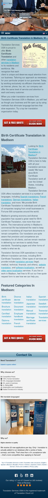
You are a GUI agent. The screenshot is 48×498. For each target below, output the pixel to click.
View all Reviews (24, 482)
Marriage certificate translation (31, 320)
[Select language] (44, 33)
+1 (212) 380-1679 (32, 13)
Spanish (3, 465)
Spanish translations (29, 196)
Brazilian (15, 465)
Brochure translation (6, 308)
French (21, 465)
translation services (24, 261)
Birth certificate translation (6, 299)
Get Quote (24, 123)
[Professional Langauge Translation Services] (5, 3)
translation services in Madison (10, 61)
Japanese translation (31, 305)
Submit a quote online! (8, 364)
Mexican (9, 465)
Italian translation (31, 298)
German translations (22, 199)
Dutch (39, 465)
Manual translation (31, 312)
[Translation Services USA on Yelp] (21, 476)
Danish (44, 465)
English (43, 463)
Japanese (33, 465)
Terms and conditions (22, 466)
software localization (25, 267)
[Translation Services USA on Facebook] (16, 476)
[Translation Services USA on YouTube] (26, 476)
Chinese (26, 465)
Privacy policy (34, 466)
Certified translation (6, 315)
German (12, 466)
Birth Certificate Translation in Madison (35, 150)
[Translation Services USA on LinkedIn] (31, 476)
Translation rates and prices (32, 463)
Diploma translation (6, 322)
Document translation (19, 308)
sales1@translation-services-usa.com (36, 14)
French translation (19, 325)
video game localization (11, 270)
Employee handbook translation (19, 316)
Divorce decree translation (19, 299)
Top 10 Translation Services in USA (12, 463)
